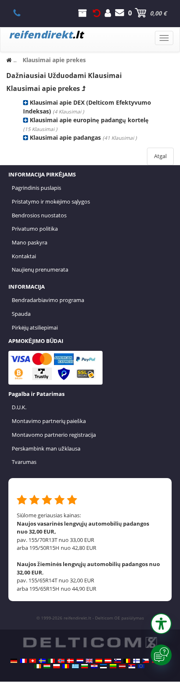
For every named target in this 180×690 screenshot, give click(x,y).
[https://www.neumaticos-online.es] (98, 661)
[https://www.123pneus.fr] (23, 661)
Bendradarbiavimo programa (48, 300)
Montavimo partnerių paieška (49, 421)
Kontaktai (24, 256)
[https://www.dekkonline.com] (61, 661)
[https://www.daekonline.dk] (70, 661)
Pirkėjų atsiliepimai (35, 327)
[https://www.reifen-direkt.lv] (122, 666)
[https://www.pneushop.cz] (145, 661)
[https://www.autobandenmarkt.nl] (80, 661)
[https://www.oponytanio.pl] (56, 666)
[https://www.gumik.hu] (47, 666)
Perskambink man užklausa (46, 448)
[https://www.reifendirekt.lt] (113, 666)
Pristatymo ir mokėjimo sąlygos (51, 201)
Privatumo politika (35, 228)
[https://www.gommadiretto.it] (51, 661)
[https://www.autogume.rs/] (132, 666)
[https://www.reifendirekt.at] (108, 661)
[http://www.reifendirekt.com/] (141, 666)
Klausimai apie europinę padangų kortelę (89, 120)
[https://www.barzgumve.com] (84, 666)
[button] (161, 623)
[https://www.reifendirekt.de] (13, 661)
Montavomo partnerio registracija (54, 434)
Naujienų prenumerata (40, 269)
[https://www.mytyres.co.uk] (89, 661)
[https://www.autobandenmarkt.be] (126, 661)
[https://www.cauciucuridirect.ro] (65, 666)
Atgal (160, 156)
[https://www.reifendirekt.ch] (32, 661)
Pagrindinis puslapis (36, 187)
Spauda (21, 313)
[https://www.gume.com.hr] (94, 666)
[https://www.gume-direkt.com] (117, 661)
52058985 (22, 13)
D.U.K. (19, 407)
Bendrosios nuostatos (39, 215)
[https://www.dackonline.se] (42, 661)
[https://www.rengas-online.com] (136, 661)
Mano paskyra (29, 242)
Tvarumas (24, 462)
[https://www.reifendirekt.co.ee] (103, 666)
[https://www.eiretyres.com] (37, 666)
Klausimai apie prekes (43, 88)
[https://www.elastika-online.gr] (75, 666)
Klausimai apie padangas (65, 137)
